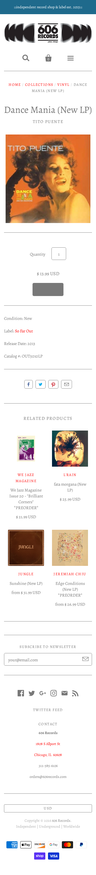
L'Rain (69, 474)
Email (66, 384)
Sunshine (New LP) (26, 583)
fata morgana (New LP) (70, 487)
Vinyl (63, 84)
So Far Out (24, 331)
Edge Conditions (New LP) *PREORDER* (70, 589)
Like (28, 384)
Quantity (37, 254)
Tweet (40, 384)
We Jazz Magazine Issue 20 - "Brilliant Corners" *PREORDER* (26, 499)
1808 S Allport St (48, 743)
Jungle (26, 574)
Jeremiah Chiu (70, 574)
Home (15, 84)
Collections (39, 84)
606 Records (61, 820)
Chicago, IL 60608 (48, 754)
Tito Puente (48, 122)
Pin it (53, 384)
